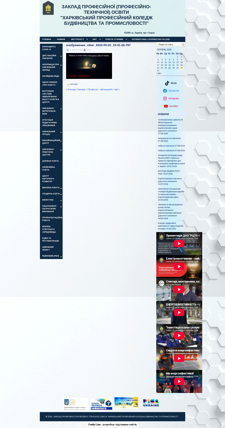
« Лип (158, 73)
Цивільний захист (48, 248)
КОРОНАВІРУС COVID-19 (49, 48)
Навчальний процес (48, 133)
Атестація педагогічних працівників (49, 123)
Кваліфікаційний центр (51, 141)
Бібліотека (47, 200)
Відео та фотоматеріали (50, 239)
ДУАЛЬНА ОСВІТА (50, 161)
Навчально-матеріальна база (49, 111)
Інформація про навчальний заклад (50, 67)
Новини (61, 39)
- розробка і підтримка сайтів (112, 424)
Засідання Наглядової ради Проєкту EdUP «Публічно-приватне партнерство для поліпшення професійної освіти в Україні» (171, 160)
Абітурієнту (77, 39)
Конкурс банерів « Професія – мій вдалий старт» (94, 89)
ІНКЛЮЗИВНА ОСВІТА (48, 168)
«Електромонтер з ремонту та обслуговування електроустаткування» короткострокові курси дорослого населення (170, 125)
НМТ (94, 39)
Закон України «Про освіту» (49, 83)
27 (170, 68)
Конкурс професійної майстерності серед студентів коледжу (170, 226)
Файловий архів (50, 256)
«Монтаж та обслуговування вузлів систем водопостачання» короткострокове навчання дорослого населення (170, 210)
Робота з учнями (114, 39)
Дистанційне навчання (49, 57)
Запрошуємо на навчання (169, 138)
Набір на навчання (166, 146)
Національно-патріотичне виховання (49, 209)
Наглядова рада (50, 76)
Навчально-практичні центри (48, 152)
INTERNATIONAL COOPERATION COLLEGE (151, 39)
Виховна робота (50, 188)
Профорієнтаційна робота (52, 219)
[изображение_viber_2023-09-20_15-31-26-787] (89, 78)
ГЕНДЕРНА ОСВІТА (51, 194)
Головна (46, 39)
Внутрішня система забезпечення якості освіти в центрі (50, 96)
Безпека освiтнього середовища (49, 229)
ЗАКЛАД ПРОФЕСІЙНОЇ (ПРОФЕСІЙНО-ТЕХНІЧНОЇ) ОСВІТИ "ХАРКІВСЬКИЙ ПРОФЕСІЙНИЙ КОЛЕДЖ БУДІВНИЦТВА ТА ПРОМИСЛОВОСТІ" (107, 19)
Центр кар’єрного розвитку (48, 179)
